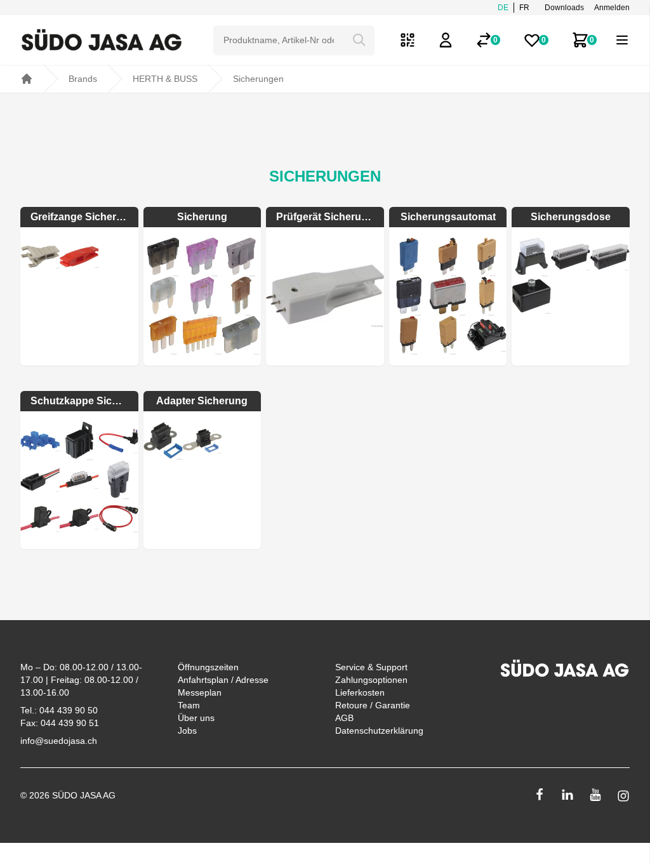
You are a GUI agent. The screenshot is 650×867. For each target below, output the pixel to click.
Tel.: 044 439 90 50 (59, 710)
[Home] (26, 78)
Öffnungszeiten (208, 667)
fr (524, 7)
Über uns (196, 718)
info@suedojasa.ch (58, 741)
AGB (344, 718)
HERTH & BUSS (165, 79)
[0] (484, 40)
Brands (83, 79)
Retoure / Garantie (372, 705)
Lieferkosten (360, 692)
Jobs (187, 730)
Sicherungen (258, 79)
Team (189, 705)
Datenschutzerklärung (379, 730)
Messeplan (200, 692)
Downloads (564, 7)
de (503, 7)
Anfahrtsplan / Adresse (223, 680)
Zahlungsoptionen (371, 680)
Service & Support (371, 667)
